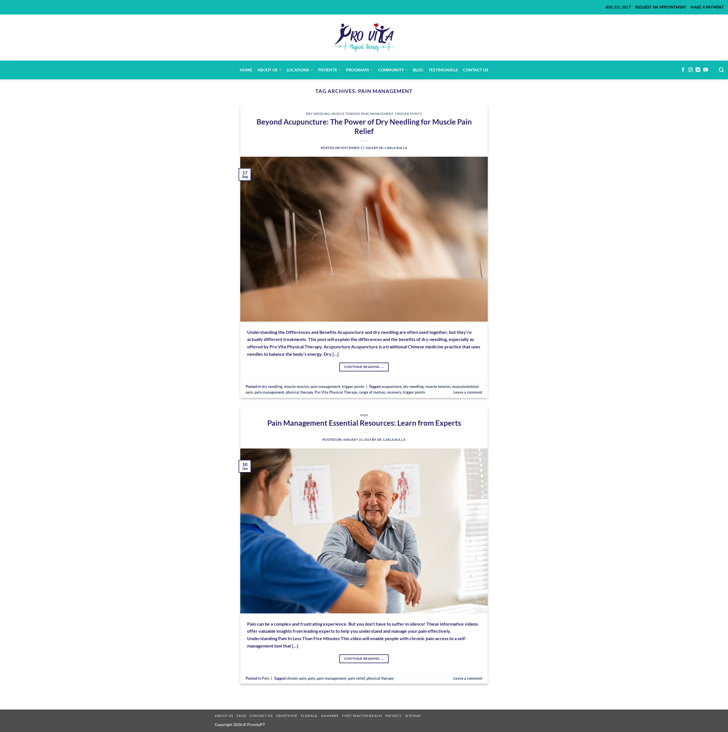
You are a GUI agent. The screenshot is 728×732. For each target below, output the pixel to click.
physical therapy (299, 392)
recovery (394, 392)
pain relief (356, 678)
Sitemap (413, 716)
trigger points (408, 113)
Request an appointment (661, 7)
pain (311, 678)
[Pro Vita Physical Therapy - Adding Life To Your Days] (364, 37)
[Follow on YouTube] (705, 70)
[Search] (721, 70)
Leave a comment (467, 392)
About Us (224, 716)
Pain (364, 415)
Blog (418, 69)
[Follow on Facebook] (683, 70)
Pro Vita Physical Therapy (336, 392)
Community (391, 69)
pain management (377, 113)
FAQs (241, 716)
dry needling (318, 113)
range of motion (372, 392)
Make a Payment (707, 7)
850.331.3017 (618, 7)
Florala (309, 716)
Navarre (329, 716)
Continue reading (364, 367)
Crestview (286, 716)
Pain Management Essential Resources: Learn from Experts (364, 423)
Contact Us (475, 69)
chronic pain (296, 678)
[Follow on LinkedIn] (698, 70)
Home (246, 69)
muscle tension (345, 113)
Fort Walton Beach (362, 716)
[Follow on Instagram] (690, 70)
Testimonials (443, 69)
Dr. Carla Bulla (393, 148)
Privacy (393, 716)
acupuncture (391, 386)
